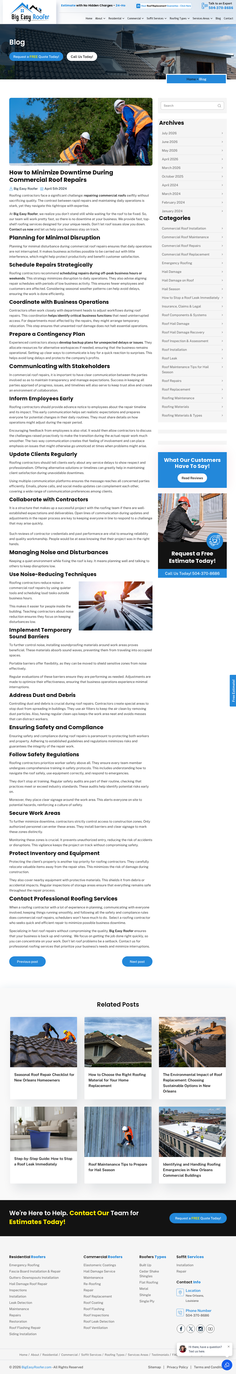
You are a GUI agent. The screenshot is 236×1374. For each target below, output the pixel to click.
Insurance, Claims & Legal (181, 306)
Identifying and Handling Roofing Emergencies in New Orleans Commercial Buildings (192, 1170)
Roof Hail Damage (175, 323)
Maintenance (19, 1309)
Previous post (27, 961)
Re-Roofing (92, 1284)
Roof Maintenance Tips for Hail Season (185, 369)
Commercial (134, 18)
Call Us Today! (82, 56)
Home (89, 18)
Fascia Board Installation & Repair (35, 1271)
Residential (114, 18)
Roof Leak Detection (99, 1321)
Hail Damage (171, 271)
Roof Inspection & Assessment (185, 341)
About (98, 18)
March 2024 (171, 193)
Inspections (18, 1290)
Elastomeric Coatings (100, 1265)
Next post (137, 961)
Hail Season (171, 289)
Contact (228, 18)
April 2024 (170, 185)
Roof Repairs (171, 380)
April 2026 (170, 159)
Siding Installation (23, 1334)
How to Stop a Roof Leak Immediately (190, 297)
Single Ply (147, 1301)
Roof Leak (169, 358)
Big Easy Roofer (26, 188)
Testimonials (160, 1354)
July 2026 (169, 133)
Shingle (145, 1295)
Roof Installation (174, 349)
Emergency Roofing (177, 263)
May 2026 (169, 150)
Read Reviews (192, 478)
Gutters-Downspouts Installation (34, 1277)
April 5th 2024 (55, 188)
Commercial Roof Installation (184, 228)
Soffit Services (155, 18)
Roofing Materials (175, 406)
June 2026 (170, 141)
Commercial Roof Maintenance (185, 237)
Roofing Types (178, 18)
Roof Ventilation (96, 1327)
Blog (218, 18)
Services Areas (201, 18)
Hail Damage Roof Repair (28, 1284)
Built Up (145, 1265)
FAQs (175, 1354)
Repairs (15, 1315)
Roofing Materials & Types (182, 415)
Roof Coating (93, 1302)
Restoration (18, 1321)
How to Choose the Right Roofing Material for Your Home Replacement (117, 1080)
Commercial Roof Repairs (181, 245)
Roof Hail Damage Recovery (183, 332)
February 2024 (173, 202)
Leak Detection (20, 1302)
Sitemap (154, 1367)
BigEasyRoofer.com (36, 1367)
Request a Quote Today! (36, 56)
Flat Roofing (148, 1282)
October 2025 (172, 176)
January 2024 (172, 211)
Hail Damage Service (99, 1271)
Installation (17, 1296)
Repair (88, 1290)
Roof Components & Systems (184, 315)
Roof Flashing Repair (25, 1327)
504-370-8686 (221, 7)
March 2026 (171, 167)
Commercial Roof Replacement (185, 254)
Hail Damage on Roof (178, 280)
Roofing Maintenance (178, 398)
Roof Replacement (176, 389)
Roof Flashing (94, 1309)
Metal (143, 1288)
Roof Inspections (96, 1315)
